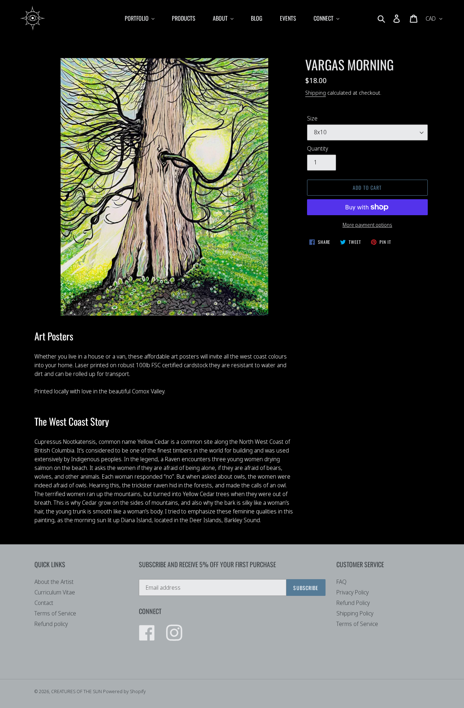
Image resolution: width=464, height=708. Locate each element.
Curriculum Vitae (54, 592)
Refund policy (51, 624)
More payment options (367, 224)
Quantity (317, 148)
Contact (43, 603)
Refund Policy (353, 603)
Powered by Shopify (124, 691)
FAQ (341, 582)
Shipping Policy (354, 613)
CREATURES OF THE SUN (77, 691)
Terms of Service (55, 613)
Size (312, 118)
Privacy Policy (352, 592)
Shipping (315, 92)
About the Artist (54, 582)
